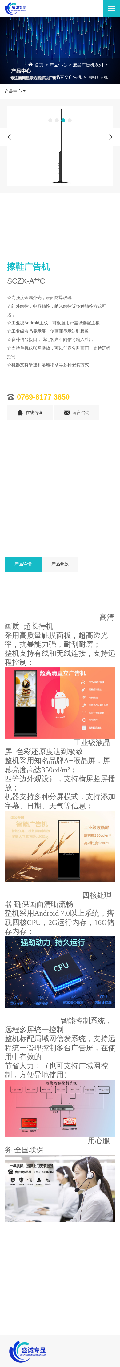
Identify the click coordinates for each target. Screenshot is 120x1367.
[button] (50, 120)
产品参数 (60, 564)
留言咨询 (81, 412)
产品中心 (58, 65)
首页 (39, 65)
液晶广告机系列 (88, 65)
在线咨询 (34, 412)
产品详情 (23, 564)
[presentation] (9, 137)
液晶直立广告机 (66, 77)
